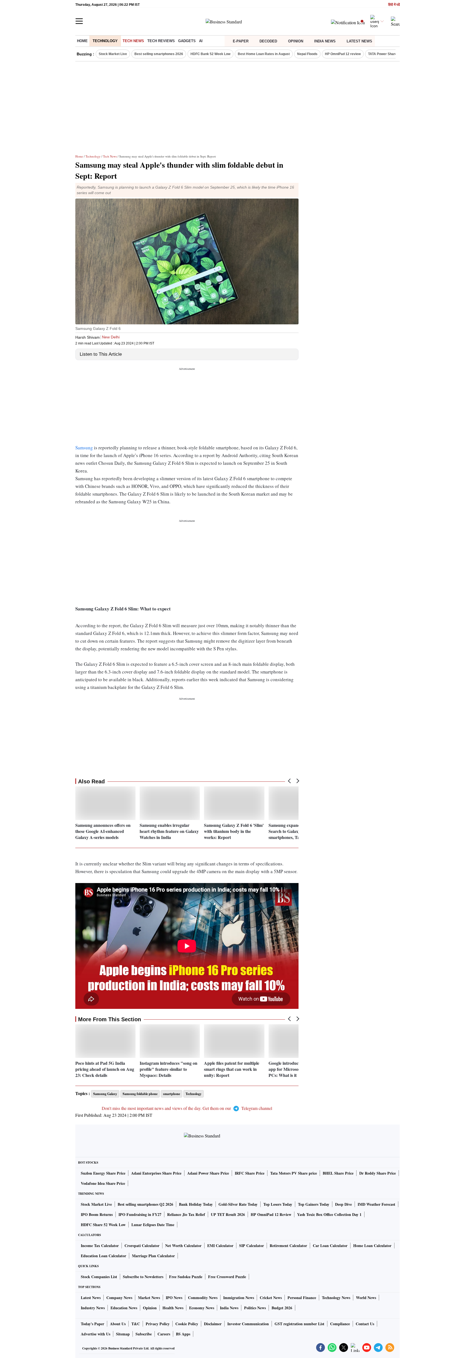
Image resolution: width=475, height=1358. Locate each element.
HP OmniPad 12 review (343, 54)
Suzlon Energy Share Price (103, 1173)
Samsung (84, 447)
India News (325, 41)
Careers (164, 1334)
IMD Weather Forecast (376, 1204)
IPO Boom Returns (97, 1214)
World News (366, 1297)
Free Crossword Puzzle (227, 1277)
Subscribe (144, 1334)
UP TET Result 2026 (228, 1214)
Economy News (201, 1308)
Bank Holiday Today (196, 1204)
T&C (135, 1324)
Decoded (268, 41)
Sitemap (123, 1334)
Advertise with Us (95, 1334)
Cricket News (271, 1297)
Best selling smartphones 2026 (158, 54)
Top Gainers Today (313, 1204)
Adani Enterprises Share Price (156, 1173)
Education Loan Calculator (103, 1256)
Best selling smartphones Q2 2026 (145, 1204)
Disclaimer (213, 1324)
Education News (124, 1308)
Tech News (133, 41)
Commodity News (202, 1297)
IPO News (174, 1297)
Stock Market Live (113, 54)
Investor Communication (248, 1324)
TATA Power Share (382, 54)
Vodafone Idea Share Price (103, 1183)
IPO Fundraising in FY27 (139, 1214)
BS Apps (183, 1334)
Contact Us (365, 1324)
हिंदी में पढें (394, 5)
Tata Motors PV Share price (293, 1173)
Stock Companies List (99, 1277)
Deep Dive (343, 1204)
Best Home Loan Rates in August (264, 54)
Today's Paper (92, 1324)
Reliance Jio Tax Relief (186, 1214)
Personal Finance (302, 1297)
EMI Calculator (220, 1245)
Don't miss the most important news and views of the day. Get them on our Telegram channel (187, 1108)
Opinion (295, 41)
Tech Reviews (161, 41)
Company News (119, 1297)
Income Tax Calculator (100, 1245)
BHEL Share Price (338, 1173)
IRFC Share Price (249, 1173)
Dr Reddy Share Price (377, 1173)
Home (82, 41)
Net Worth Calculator (183, 1245)
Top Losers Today (277, 1204)
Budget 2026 (282, 1308)
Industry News (93, 1308)
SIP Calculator (251, 1245)
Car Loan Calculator (330, 1245)
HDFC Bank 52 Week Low (210, 54)
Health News (172, 1308)
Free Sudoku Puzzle (185, 1277)
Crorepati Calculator (142, 1245)
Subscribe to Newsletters (143, 1277)
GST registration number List (299, 1324)
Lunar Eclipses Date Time (152, 1224)
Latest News (359, 41)
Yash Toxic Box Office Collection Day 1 (329, 1214)
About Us (118, 1324)
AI (201, 41)
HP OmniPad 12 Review (271, 1214)
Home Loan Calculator (372, 1245)
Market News (149, 1297)
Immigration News (238, 1297)
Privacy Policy (158, 1324)
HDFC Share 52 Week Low (103, 1224)
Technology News (336, 1297)
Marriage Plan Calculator (153, 1256)
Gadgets (187, 41)
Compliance (340, 1324)
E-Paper (240, 41)
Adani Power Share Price (208, 1173)
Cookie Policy (186, 1324)
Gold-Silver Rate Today (238, 1204)
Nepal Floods (307, 54)
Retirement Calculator (288, 1245)
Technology (105, 41)
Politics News (255, 1308)
